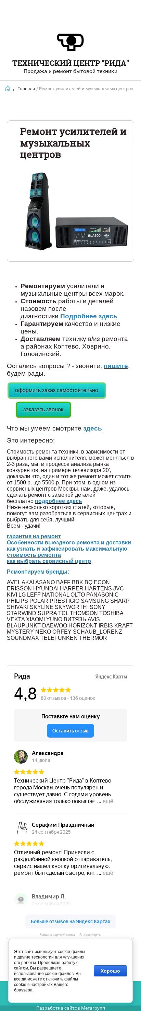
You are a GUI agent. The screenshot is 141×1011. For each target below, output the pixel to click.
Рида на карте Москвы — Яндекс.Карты (70, 935)
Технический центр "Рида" (70, 63)
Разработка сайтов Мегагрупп (70, 1008)
